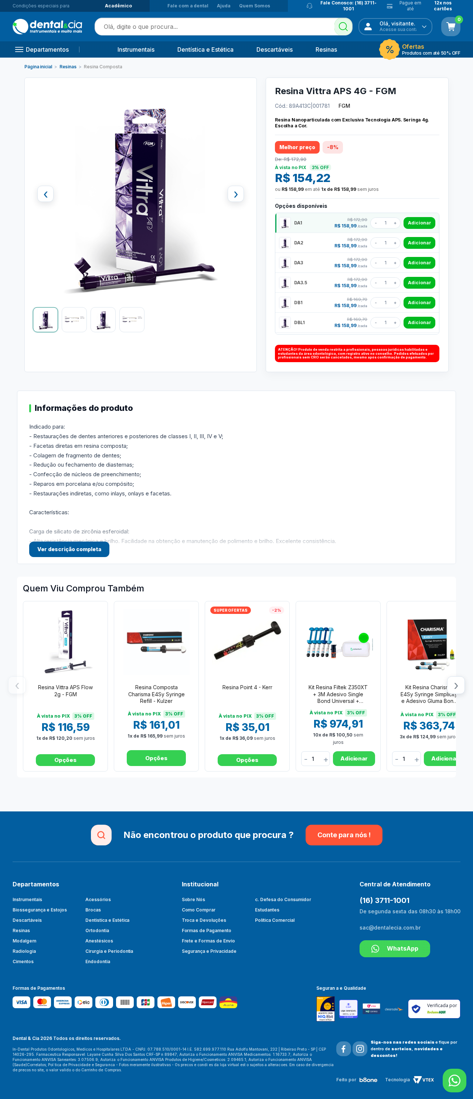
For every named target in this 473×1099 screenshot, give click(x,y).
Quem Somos (254, 5)
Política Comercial (275, 920)
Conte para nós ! (344, 835)
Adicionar (419, 223)
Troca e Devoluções (204, 920)
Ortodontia (97, 930)
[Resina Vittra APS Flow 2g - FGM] (65, 642)
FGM (344, 106)
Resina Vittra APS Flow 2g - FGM (65, 690)
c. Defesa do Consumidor (283, 899)
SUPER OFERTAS (231, 610)
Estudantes (267, 910)
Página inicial (38, 66)
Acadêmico (118, 5)
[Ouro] (327, 1008)
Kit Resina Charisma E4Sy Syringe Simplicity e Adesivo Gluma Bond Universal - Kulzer (429, 694)
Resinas (326, 49)
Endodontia (97, 961)
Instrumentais (136, 49)
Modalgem (24, 941)
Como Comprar (199, 910)
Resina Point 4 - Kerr (247, 687)
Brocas (93, 910)
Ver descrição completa (69, 549)
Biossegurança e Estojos (40, 910)
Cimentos (23, 961)
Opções (65, 759)
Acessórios (98, 899)
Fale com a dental (187, 5)
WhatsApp (402, 948)
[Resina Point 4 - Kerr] (247, 642)
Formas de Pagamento (207, 930)
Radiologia (24, 951)
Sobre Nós (193, 899)
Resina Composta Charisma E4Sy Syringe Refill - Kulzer (156, 694)
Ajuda (224, 5)
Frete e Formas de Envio (208, 941)
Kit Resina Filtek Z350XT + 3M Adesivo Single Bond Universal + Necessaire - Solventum (338, 694)
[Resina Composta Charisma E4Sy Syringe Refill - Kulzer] (156, 642)
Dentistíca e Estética (107, 920)
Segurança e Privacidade (209, 951)
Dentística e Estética (205, 49)
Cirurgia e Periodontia (109, 951)
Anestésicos (99, 941)
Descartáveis (274, 49)
